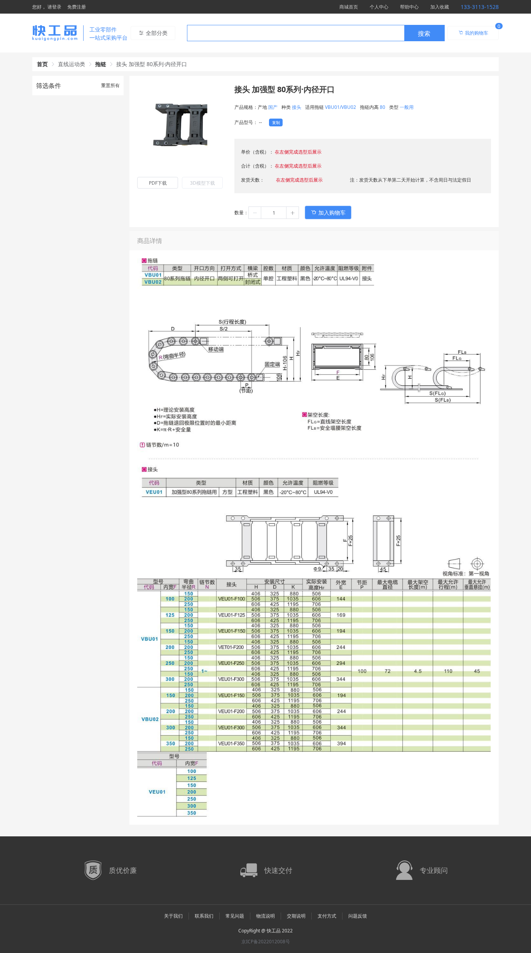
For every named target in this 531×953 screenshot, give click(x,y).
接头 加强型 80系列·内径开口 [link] (151, 64)
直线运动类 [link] (71, 64)
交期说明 (296, 916)
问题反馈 (357, 916)
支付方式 (327, 916)
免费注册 (76, 6)
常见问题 (234, 916)
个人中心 (379, 6)
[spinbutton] (273, 212)
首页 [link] (42, 64)
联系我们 (204, 916)
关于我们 (173, 916)
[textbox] (295, 33)
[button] (255, 213)
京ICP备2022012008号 (265, 941)
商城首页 (348, 6)
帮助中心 (409, 6)
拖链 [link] (100, 64)
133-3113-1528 (480, 6)
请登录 (54, 6)
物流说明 (265, 916)
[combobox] (316, 33)
